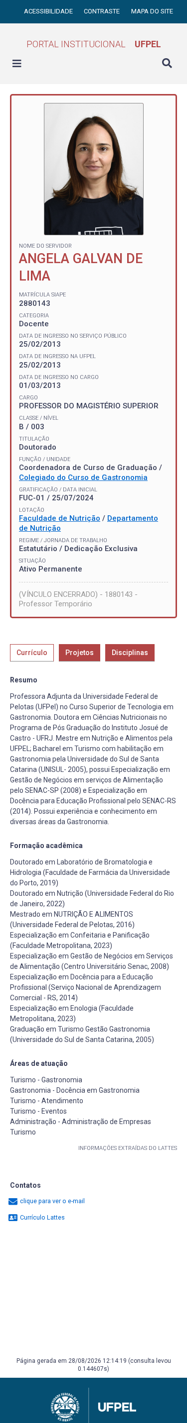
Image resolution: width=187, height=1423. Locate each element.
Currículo (31, 653)
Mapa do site (152, 11)
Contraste (102, 11)
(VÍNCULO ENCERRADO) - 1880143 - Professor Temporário (78, 599)
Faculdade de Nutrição (59, 518)
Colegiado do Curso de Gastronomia (83, 477)
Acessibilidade (49, 11)
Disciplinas (130, 653)
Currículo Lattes (41, 1217)
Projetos (79, 653)
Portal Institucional (93, 44)
